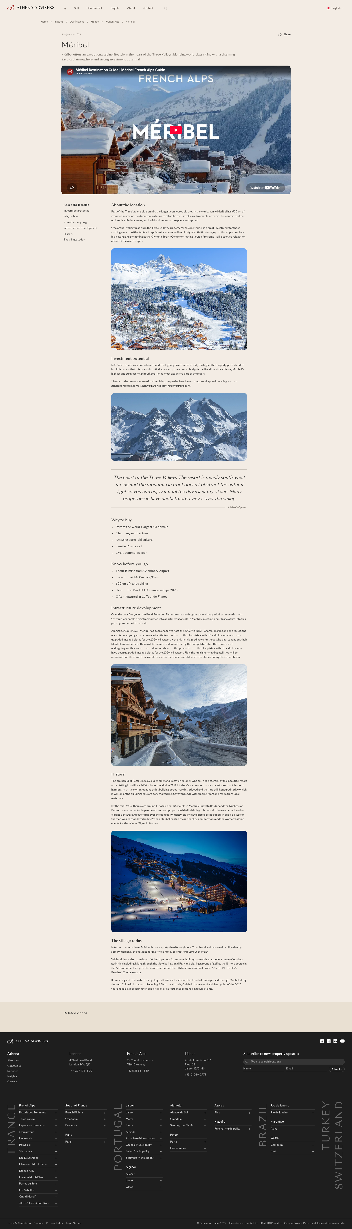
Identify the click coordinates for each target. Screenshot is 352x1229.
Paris (68, 1135)
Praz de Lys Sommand (32, 1112)
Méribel (222, 211)
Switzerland (340, 1104)
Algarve (131, 1167)
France (95, 22)
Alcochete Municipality (140, 1138)
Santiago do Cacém (182, 1125)
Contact (148, 8)
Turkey (327, 1104)
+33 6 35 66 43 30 (138, 1071)
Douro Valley (178, 1148)
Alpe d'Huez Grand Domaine (34, 1203)
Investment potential (76, 211)
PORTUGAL (119, 1137)
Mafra (129, 1119)
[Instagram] (322, 1041)
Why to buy (71, 216)
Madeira (219, 1122)
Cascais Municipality (139, 1145)
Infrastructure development (80, 228)
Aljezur (130, 1174)
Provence (71, 1125)
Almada (130, 1132)
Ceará (274, 1138)
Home (44, 22)
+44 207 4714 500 (80, 1071)
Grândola (176, 1119)
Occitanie (71, 1119)
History (68, 234)
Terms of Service (327, 1223)
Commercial (94, 8)
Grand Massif (27, 1196)
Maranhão (277, 1122)
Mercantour (26, 1132)
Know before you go (76, 222)
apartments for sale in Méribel (182, 619)
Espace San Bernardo (32, 1125)
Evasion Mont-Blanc (31, 1177)
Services (12, 1071)
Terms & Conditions (19, 1223)
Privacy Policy (54, 1223)
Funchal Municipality (227, 1129)
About (131, 8)
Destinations (77, 22)
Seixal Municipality (137, 1151)
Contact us (14, 1066)
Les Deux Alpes (28, 1158)
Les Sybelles (26, 1190)
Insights (114, 8)
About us (13, 1060)
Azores (219, 1105)
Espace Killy (26, 1171)
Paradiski (25, 1145)
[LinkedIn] (335, 1041)
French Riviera (74, 1112)
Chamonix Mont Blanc (33, 1164)
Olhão (129, 1187)
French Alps (112, 22)
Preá (273, 1151)
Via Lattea (25, 1151)
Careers (12, 1081)
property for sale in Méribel (186, 228)
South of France (76, 1105)
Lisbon (130, 1105)
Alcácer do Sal (179, 1112)
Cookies (38, 1223)
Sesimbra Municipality (139, 1158)
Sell (76, 8)
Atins (274, 1129)
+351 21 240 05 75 (195, 1074)
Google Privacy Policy (297, 1223)
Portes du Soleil (28, 1183)
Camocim (277, 1145)
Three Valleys (27, 1119)
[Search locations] (165, 8)
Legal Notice (73, 1223)
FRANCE (12, 1128)
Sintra (129, 1125)
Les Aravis (25, 1138)
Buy (64, 8)
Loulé (129, 1180)
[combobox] (296, 1062)
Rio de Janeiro (280, 1105)
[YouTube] (342, 1041)
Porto (174, 1135)
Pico (217, 1112)
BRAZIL (264, 1125)
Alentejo (176, 1105)
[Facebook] (329, 1041)
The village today (74, 239)
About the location (76, 205)
